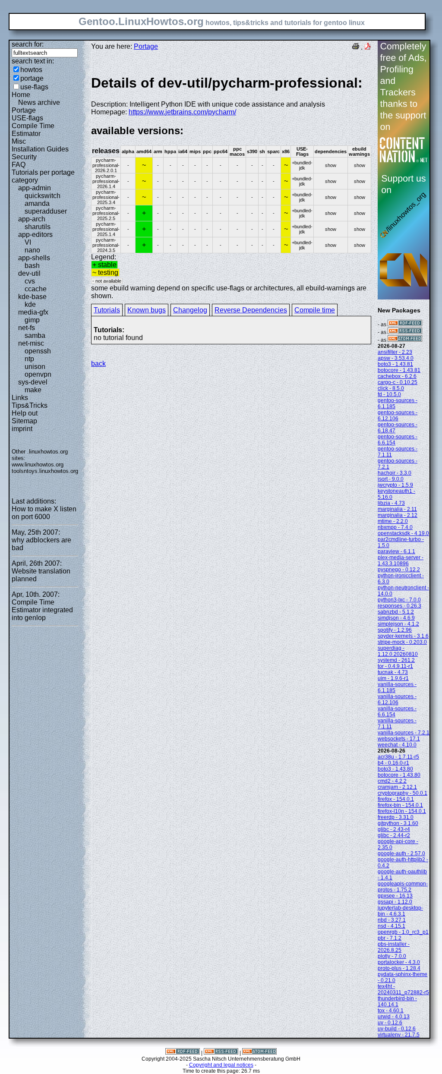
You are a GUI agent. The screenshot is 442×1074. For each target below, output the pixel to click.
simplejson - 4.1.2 (398, 624)
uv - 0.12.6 (390, 1023)
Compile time (314, 310)
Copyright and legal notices (221, 1065)
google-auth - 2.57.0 (401, 853)
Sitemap (24, 421)
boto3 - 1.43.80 (395, 769)
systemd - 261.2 (396, 660)
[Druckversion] (355, 47)
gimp (32, 320)
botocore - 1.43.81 (399, 370)
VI (28, 242)
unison (35, 366)
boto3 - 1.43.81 (395, 364)
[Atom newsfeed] (405, 340)
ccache (36, 289)
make (33, 390)
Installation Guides (40, 149)
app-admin (34, 188)
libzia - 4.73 (391, 503)
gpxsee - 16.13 (395, 896)
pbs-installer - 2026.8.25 (394, 947)
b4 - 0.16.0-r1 (393, 763)
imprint (22, 428)
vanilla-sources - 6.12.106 (397, 699)
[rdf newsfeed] (405, 324)
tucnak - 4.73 (393, 672)
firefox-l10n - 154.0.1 (402, 811)
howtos (31, 69)
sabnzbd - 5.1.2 (396, 612)
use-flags (34, 87)
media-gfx (33, 312)
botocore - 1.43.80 (399, 775)
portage (32, 78)
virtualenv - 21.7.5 (399, 1035)
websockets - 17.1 (399, 739)
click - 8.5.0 (391, 388)
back (98, 363)
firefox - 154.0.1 (396, 799)
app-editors (35, 234)
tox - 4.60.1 (391, 1011)
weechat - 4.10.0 (397, 745)
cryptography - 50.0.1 (402, 793)
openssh (38, 351)
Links (20, 397)
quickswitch (42, 195)
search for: (28, 44)
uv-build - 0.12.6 (397, 1029)
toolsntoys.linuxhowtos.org (45, 471)
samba (35, 335)
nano (32, 250)
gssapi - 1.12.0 (395, 902)
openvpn (38, 374)
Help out (25, 413)
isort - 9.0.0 (391, 479)
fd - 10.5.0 (389, 394)
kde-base (32, 296)
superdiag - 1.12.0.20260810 (398, 651)
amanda (37, 203)
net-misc (31, 343)
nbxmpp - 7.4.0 (395, 527)
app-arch (31, 219)
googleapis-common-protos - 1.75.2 (403, 887)
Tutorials (107, 310)
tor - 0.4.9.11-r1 (395, 666)
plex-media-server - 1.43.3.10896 (400, 560)
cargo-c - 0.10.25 (397, 382)
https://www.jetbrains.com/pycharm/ (182, 112)
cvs (30, 281)
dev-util (29, 273)
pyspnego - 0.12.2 (399, 570)
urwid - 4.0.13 (394, 1017)
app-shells (34, 257)
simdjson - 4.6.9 (396, 618)
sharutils (38, 226)
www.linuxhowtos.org (37, 464)
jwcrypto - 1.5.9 (395, 485)
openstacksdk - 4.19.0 (403, 533)
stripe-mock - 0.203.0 (402, 642)
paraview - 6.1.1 (396, 551)
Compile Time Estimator (33, 129)
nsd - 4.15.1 (391, 926)
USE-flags (27, 118)
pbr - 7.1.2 (389, 938)
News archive (39, 102)
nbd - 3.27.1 (392, 920)
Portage (24, 110)
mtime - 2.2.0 (393, 521)
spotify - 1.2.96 (395, 630)
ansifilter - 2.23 (395, 352)
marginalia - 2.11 (397, 509)
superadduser (46, 211)
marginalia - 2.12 (397, 515)
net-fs (26, 327)
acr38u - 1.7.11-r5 (398, 757)
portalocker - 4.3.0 (399, 962)
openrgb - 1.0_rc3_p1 (403, 932)
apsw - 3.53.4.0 (396, 358)
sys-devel (32, 382)
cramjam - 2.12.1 (397, 787)
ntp (29, 358)
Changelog (190, 310)
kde (30, 304)
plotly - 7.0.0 (392, 956)
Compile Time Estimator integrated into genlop (42, 609)
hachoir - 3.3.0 (394, 473)
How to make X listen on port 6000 (44, 512)
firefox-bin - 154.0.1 (400, 805)
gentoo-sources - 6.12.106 (397, 415)
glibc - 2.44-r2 (394, 835)
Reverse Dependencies (251, 310)
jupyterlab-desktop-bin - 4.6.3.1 (400, 911)
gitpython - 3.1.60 (398, 823)
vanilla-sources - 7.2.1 (403, 733)
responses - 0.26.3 (399, 606)
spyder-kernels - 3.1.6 (403, 636)
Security (24, 157)
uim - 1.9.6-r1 (393, 678)
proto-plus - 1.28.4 (399, 968)
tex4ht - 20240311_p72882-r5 (403, 989)
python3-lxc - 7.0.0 (399, 600)
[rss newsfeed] (405, 332)
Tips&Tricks (29, 405)
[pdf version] (367, 47)
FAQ (18, 164)
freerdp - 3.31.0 (396, 817)
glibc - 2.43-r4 (394, 829)
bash (32, 265)
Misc (19, 141)
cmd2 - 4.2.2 (392, 781)
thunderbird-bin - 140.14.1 (397, 1001)
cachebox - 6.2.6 (397, 376)
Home (21, 94)
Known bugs (146, 310)
